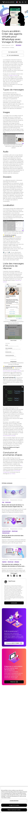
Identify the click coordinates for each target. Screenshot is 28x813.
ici (21, 465)
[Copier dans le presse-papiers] (22, 387)
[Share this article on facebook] (8, 576)
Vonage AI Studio (13, 75)
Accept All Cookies (14, 805)
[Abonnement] (14, 681)
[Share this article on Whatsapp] (17, 576)
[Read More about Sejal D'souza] (14, 602)
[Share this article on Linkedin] (14, 576)
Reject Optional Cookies (14, 809)
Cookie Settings (14, 800)
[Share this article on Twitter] (11, 576)
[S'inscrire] (14, 643)
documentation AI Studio (9, 435)
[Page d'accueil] (8, 2)
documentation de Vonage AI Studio (12, 370)
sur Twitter (12, 473)
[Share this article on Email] (20, 576)
